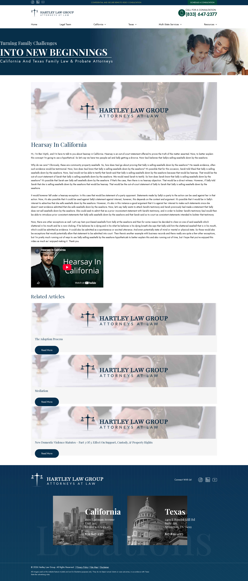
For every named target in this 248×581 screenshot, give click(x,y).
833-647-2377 (94, 534)
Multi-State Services (169, 24)
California (98, 24)
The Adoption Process (49, 339)
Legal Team (65, 24)
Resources (209, 24)
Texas (131, 24)
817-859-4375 (174, 534)
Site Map (94, 567)
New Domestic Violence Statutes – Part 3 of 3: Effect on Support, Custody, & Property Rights (94, 442)
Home (34, 24)
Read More (46, 350)
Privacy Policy (82, 567)
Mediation (41, 391)
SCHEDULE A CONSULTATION (202, 2)
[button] (104, 24)
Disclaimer (104, 567)
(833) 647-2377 (201, 14)
